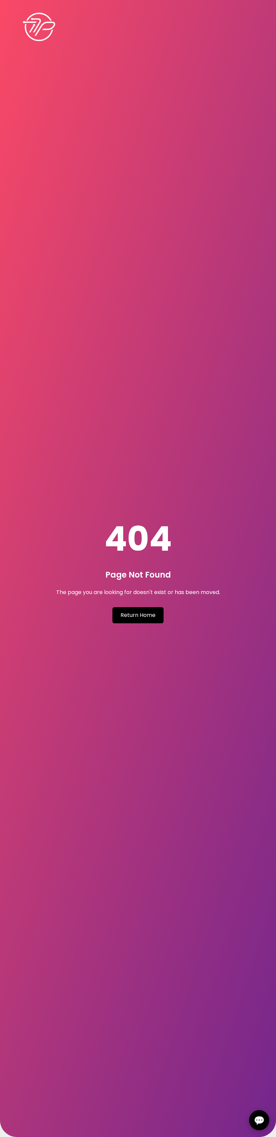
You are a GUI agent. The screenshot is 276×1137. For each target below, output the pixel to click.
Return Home (138, 615)
